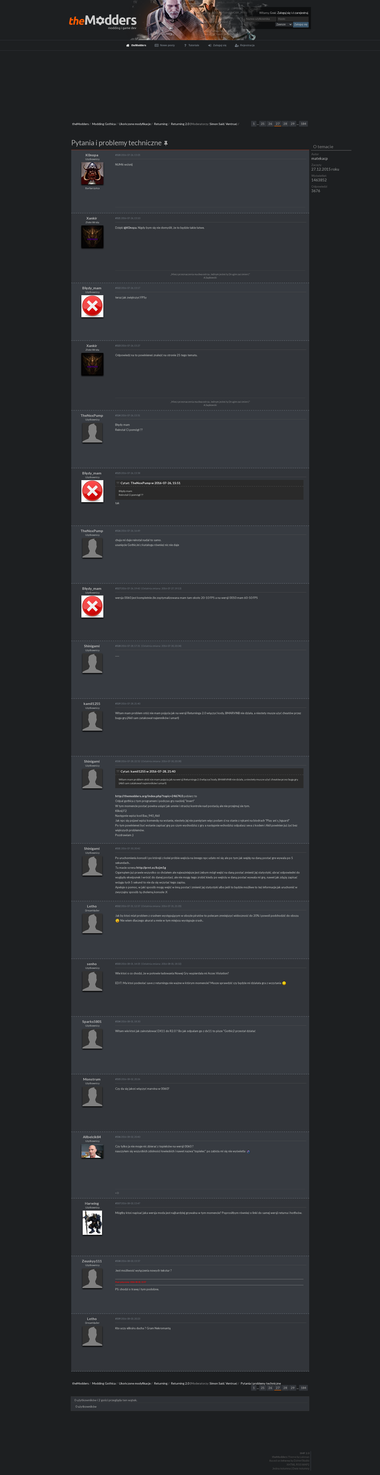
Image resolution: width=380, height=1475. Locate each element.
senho (92, 964)
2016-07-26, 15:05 (127, 154)
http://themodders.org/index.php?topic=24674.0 (149, 796)
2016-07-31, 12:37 (127, 906)
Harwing (92, 1203)
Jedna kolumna (281, 1468)
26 (270, 123)
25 (263, 123)
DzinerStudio (301, 1460)
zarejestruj (301, 13)
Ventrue (231, 124)
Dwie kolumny (300, 1468)
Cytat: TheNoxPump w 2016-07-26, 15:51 (150, 483)
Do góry (191, 1441)
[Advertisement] (190, 83)
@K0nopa (130, 227)
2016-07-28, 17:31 (127, 645)
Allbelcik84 (92, 1137)
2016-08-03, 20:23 (127, 1318)
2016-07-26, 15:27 (127, 345)
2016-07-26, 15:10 (127, 218)
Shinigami (92, 646)
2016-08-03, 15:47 (127, 1203)
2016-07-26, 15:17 (127, 287)
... (258, 123)
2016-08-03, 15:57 (127, 1260)
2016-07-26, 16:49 (127, 530)
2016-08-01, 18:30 (127, 1021)
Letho (92, 906)
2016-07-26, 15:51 (127, 415)
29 (292, 123)
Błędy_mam (91, 288)
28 (285, 123)
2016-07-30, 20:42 (127, 848)
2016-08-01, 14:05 (127, 963)
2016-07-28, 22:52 (127, 761)
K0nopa (92, 155)
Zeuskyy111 (92, 1261)
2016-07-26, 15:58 (127, 473)
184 (303, 123)
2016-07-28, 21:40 (127, 703)
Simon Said (217, 124)
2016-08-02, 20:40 (127, 1136)
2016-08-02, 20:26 (127, 1079)
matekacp (319, 158)
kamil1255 (92, 703)
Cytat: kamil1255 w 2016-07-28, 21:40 (148, 771)
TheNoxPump (91, 415)
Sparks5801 (92, 1021)
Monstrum (91, 1079)
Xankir (91, 218)
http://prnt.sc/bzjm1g (151, 867)
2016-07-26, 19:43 (127, 588)
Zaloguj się (283, 13)
